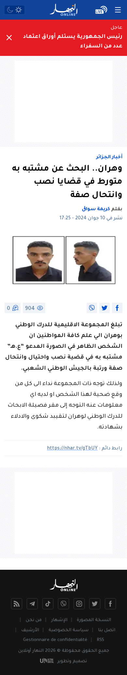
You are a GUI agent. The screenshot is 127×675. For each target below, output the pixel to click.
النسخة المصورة (94, 620)
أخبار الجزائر (109, 157)
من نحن (34, 620)
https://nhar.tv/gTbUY (72, 448)
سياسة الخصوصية (69, 630)
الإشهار (59, 620)
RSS (100, 640)
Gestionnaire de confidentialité (55, 640)
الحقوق (89, 651)
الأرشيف (30, 630)
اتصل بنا (106, 630)
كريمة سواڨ (96, 209)
